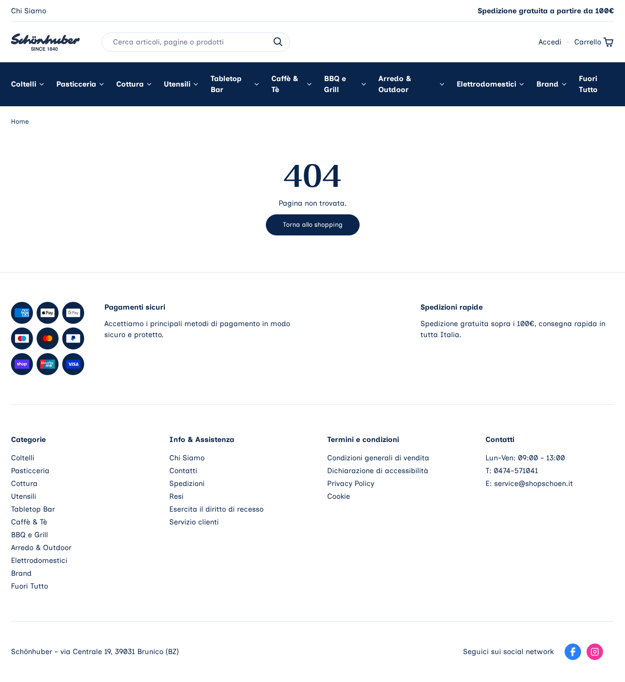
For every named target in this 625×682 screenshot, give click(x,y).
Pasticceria (76, 84)
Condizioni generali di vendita (378, 457)
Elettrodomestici (486, 84)
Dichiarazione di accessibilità (377, 470)
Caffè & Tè (284, 84)
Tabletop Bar (226, 84)
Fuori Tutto (588, 84)
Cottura (130, 84)
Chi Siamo (28, 10)
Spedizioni (187, 483)
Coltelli (23, 84)
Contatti (183, 470)
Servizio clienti (194, 522)
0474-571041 (516, 470)
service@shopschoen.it (533, 483)
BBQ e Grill (335, 84)
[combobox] (196, 42)
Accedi (550, 42)
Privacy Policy (350, 483)
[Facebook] (573, 652)
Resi (176, 496)
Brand (547, 84)
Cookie (338, 496)
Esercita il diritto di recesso (216, 509)
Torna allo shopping (313, 225)
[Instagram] (595, 652)
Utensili (177, 84)
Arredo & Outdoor (394, 84)
